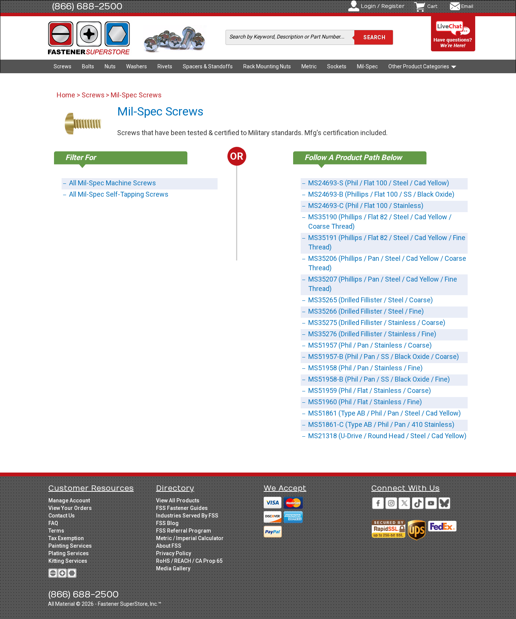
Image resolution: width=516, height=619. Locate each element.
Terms (56, 531)
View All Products (177, 500)
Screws (62, 66)
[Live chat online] (453, 34)
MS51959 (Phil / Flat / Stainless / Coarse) (369, 390)
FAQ (53, 523)
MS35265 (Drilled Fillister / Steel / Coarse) (370, 300)
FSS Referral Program (183, 531)
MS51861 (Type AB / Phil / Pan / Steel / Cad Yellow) (384, 413)
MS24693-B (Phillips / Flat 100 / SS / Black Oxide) (381, 194)
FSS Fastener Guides (182, 508)
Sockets (336, 66)
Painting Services (70, 546)
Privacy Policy (173, 553)
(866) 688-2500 (87, 6)
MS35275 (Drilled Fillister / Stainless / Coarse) (376, 322)
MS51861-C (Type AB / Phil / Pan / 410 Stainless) (381, 424)
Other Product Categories (419, 66)
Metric (309, 66)
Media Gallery (173, 568)
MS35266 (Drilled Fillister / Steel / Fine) (366, 311)
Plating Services (68, 553)
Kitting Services (67, 561)
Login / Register (383, 6)
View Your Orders (70, 508)
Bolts (88, 66)
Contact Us (61, 516)
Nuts (110, 66)
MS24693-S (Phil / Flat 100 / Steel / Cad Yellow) (378, 183)
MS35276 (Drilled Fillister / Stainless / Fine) (372, 334)
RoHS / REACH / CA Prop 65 (189, 561)
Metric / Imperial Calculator (190, 538)
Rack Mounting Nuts (267, 66)
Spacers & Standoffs (208, 66)
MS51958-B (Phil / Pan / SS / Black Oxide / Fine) (379, 379)
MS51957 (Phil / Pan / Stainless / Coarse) (370, 345)
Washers (136, 66)
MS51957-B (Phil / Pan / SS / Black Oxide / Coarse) (383, 356)
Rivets (165, 66)
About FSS (168, 546)
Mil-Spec (367, 66)
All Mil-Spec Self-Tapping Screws (118, 194)
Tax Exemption (66, 538)
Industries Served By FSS (187, 516)
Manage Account (69, 500)
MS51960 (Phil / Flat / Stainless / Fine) (365, 402)
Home (67, 95)
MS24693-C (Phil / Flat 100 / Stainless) (365, 205)
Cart (432, 6)
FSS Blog (167, 523)
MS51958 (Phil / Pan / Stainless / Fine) (365, 368)
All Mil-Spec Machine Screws (112, 183)
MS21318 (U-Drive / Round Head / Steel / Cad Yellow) (387, 436)
